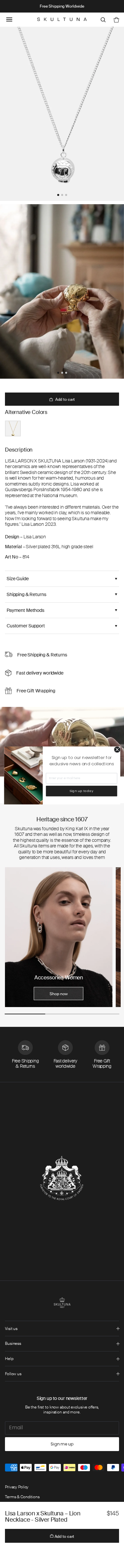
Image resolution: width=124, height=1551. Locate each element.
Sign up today (81, 791)
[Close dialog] (117, 749)
